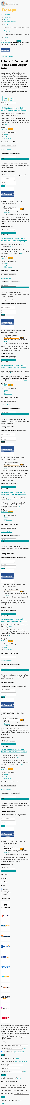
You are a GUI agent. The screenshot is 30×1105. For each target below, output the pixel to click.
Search (18, 40)
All (2, 99)
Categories (7, 18)
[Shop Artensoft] (5, 55)
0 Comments (8, 138)
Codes (6, 99)
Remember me (7, 1052)
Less (6, 124)
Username (4, 1065)
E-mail (2, 1068)
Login (6, 37)
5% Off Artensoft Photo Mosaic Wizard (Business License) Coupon (14, 751)
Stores (6, 19)
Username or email (7, 1045)
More (18, 115)
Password (4, 1048)
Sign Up (18, 1058)
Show (24, 1048)
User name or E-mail (7, 1093)
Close (2, 1103)
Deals (11, 99)
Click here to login (21, 1061)
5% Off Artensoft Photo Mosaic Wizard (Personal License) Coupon (14, 239)
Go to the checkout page (8, 233)
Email (5, 136)
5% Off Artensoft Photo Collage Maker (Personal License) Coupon (14, 109)
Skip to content (5, 14)
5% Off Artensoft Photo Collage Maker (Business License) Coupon (14, 620)
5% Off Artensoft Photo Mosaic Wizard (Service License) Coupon (13, 493)
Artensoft (7, 213)
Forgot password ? (18, 1052)
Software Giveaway (10, 21)
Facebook (4, 149)
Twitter (9, 149)
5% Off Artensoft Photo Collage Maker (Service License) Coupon (13, 366)
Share (6, 134)
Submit (3, 186)
